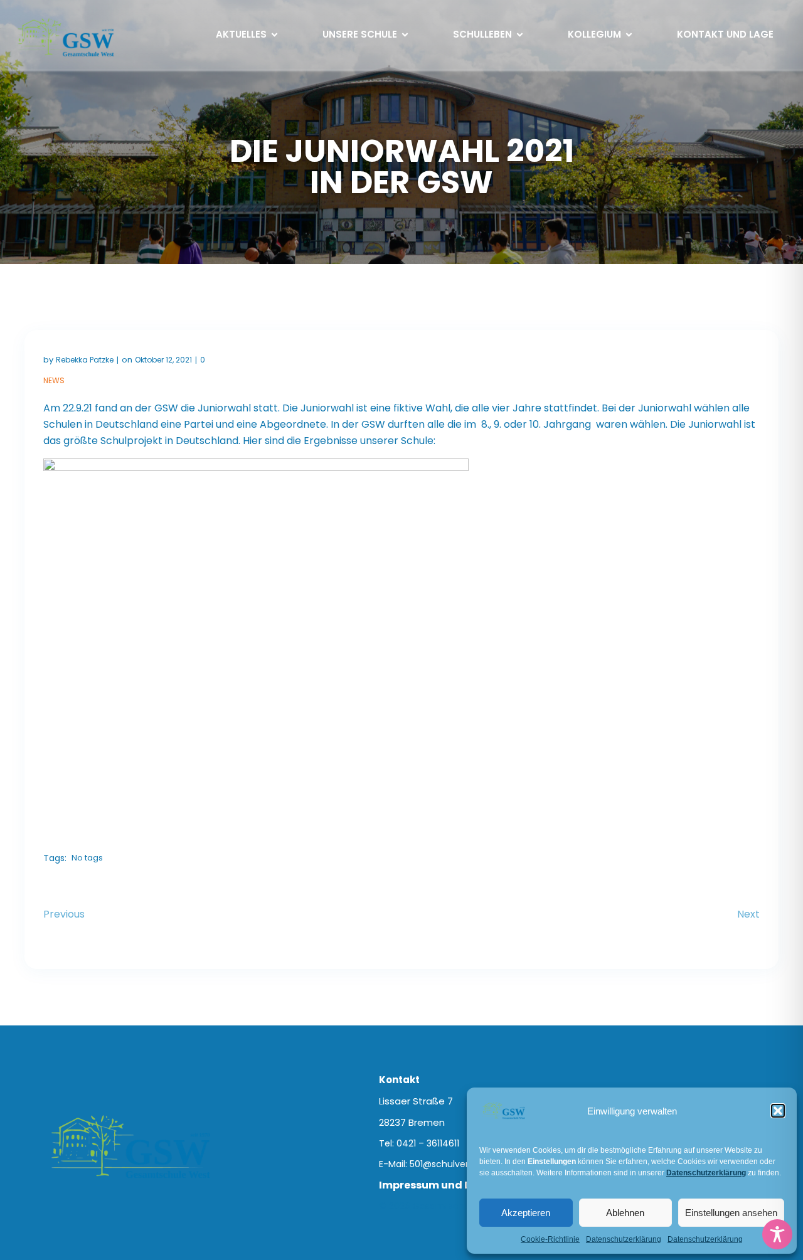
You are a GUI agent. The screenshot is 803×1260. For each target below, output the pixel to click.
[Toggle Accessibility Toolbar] (777, 1234)
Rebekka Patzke (85, 359)
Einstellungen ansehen (731, 1212)
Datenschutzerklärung (623, 1239)
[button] (778, 1110)
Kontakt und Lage (725, 34)
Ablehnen (625, 1212)
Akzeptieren (525, 1212)
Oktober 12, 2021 (163, 359)
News (54, 380)
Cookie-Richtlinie (550, 1239)
